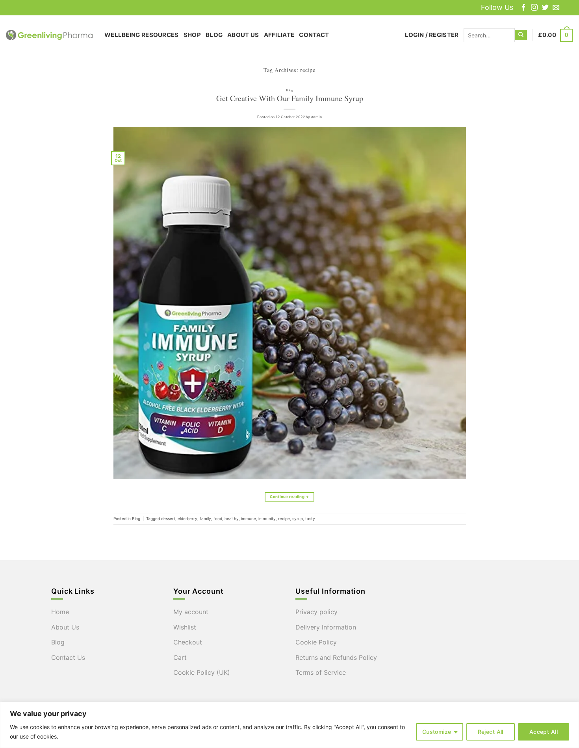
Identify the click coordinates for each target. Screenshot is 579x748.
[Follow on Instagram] (534, 8)
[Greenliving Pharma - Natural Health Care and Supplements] (49, 35)
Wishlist (184, 627)
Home (60, 612)
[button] (432, 35)
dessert (168, 518)
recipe (284, 518)
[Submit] (521, 35)
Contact (314, 35)
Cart (180, 657)
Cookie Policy (316, 642)
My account (190, 612)
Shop (192, 35)
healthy (232, 518)
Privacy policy (316, 612)
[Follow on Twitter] (545, 8)
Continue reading (289, 496)
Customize (436, 731)
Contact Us (68, 657)
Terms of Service (320, 672)
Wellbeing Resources (141, 35)
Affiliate (279, 35)
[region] (289, 725)
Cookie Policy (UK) (201, 672)
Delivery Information (325, 627)
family (205, 518)
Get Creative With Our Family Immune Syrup (289, 98)
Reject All (490, 731)
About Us (243, 35)
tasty (310, 518)
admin (316, 117)
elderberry (187, 518)
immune (248, 518)
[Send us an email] (556, 8)
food (217, 518)
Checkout (187, 642)
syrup (297, 518)
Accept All (543, 731)
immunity (267, 518)
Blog (214, 35)
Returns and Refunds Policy (336, 657)
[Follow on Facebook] (523, 8)
